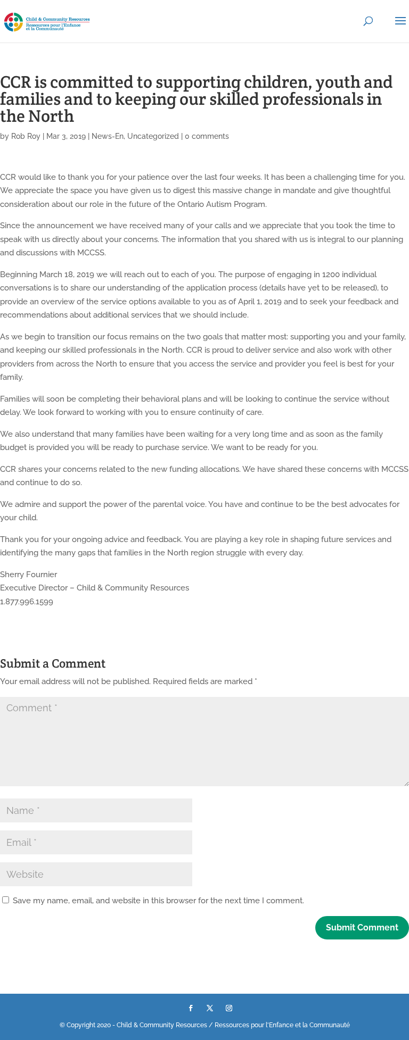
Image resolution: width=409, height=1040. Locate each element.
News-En (108, 136)
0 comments (207, 136)
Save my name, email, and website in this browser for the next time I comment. (158, 900)
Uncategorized (153, 136)
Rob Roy (25, 136)
